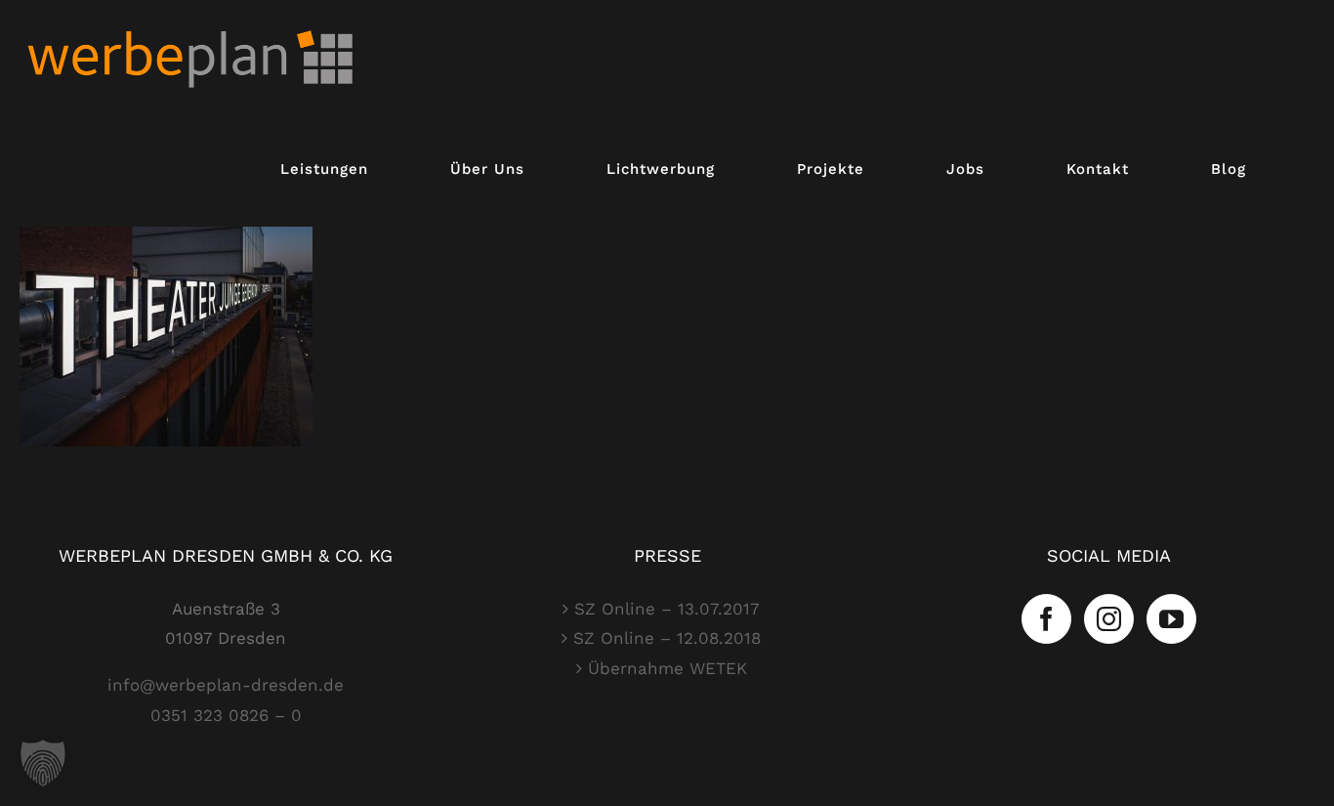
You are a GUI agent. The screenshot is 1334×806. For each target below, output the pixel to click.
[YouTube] (1171, 619)
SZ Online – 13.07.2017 (667, 608)
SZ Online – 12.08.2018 (667, 638)
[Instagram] (1109, 619)
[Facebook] (1046, 619)
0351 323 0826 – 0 (226, 715)
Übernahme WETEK (667, 668)
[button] (43, 763)
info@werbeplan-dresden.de (225, 685)
